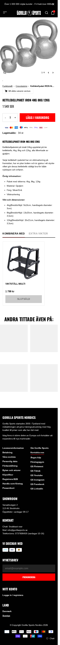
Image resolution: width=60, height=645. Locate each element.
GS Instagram (37, 480)
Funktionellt (7, 86)
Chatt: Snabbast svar (12, 526)
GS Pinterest (36, 466)
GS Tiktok (35, 471)
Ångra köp (35, 457)
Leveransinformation (13, 448)
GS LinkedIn (36, 488)
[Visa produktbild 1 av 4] (29, 46)
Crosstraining (21, 86)
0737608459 (21, 533)
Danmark (7, 611)
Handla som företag (12, 483)
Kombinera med (13, 233)
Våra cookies (9, 457)
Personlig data (9, 461)
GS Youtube (36, 475)
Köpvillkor (7, 474)
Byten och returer (11, 470)
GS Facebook (37, 484)
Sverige (6, 615)
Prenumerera (28, 577)
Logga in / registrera (12, 595)
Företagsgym (37, 462)
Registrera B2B (10, 479)
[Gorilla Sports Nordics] (29, 12)
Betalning (7, 452)
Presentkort (8, 488)
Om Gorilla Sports (39, 448)
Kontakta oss (37, 452)
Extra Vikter (38, 233)
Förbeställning (10, 466)
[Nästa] (53, 72)
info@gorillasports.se (18, 530)
